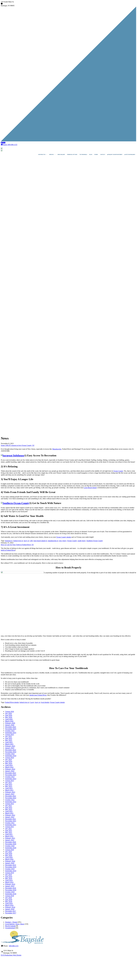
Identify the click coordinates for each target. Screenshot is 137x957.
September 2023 (10, 779)
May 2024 (8, 763)
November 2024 (10, 752)
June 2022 (8, 807)
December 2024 (10, 750)
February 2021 (10, 838)
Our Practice (41, 154)
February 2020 (10, 861)
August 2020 (9, 850)
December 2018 (10, 888)
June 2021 (8, 830)
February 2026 (10, 723)
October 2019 (9, 869)
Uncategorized (10, 928)
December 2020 (10, 842)
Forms (96, 154)
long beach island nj (40, 541)
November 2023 (10, 775)
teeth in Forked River (8, 550)
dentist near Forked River (37, 695)
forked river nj (18, 541)
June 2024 (8, 761)
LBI (31, 541)
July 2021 (8, 828)
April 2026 (9, 719)
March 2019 (9, 882)
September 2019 (10, 871)
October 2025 (9, 731)
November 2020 (10, 844)
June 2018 (8, 899)
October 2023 (9, 777)
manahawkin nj (53, 541)
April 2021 (9, 834)
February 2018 (10, 907)
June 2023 (8, 784)
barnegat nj (8, 541)
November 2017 (10, 913)
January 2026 (9, 725)
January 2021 (9, 840)
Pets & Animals (10, 926)
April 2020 (9, 857)
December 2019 (10, 865)
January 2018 (9, 909)
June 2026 (8, 715)
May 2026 (8, 717)
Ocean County (118, 471)
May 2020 (8, 855)
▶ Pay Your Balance (130, 154)
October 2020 (9, 846)
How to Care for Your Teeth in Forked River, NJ (17, 545)
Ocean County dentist (63, 537)
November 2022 (10, 798)
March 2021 (9, 836)
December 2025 (10, 727)
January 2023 (9, 794)
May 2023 (8, 786)
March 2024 (9, 767)
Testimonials (83, 154)
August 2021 (9, 827)
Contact (102, 154)
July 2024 (8, 759)
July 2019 (8, 875)
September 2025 (10, 733)
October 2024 (9, 754)
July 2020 (8, 852)
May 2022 (8, 809)
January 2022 (9, 817)
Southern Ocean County (94, 541)
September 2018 (10, 894)
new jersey (62, 541)
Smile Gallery (61, 154)
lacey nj (26, 541)
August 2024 (9, 757)
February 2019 (10, 884)
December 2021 (10, 819)
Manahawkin (56, 449)
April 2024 (9, 765)
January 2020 (9, 863)
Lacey (32, 702)
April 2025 (9, 742)
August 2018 (9, 896)
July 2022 (8, 805)
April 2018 (9, 903)
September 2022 (10, 802)
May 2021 (8, 832)
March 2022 (9, 813)
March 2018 (9, 905)
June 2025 (8, 738)
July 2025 (8, 736)
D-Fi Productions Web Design (11, 955)
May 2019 (8, 878)
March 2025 (9, 744)
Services (51, 154)
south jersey (82, 541)
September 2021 (10, 825)
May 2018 (8, 901)
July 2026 (8, 713)
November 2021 (10, 821)
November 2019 (10, 867)
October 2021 (9, 823)
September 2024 (10, 756)
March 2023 (9, 790)
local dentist (45, 702)
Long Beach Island (90, 488)
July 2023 (8, 782)
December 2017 (10, 911)
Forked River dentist (12, 702)
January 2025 (9, 748)
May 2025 (8, 740)
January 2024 (9, 771)
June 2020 (8, 853)
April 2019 (9, 880)
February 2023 (10, 792)
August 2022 (9, 804)
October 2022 (9, 800)
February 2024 (10, 769)
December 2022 (10, 796)
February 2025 (10, 746)
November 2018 (10, 890)
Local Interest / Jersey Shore (14, 924)
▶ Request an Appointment (114, 154)
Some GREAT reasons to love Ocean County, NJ (17, 445)
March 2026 (9, 721)
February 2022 (10, 815)
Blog (90, 154)
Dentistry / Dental (11, 922)
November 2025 (10, 729)
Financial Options (72, 154)
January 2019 (9, 886)
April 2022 (9, 811)
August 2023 (9, 781)
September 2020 (10, 848)
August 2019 (9, 873)
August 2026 (9, 711)
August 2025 (9, 734)
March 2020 (9, 859)
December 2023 (10, 773)
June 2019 (8, 876)
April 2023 (9, 788)
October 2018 (9, 892)
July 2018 (8, 898)
